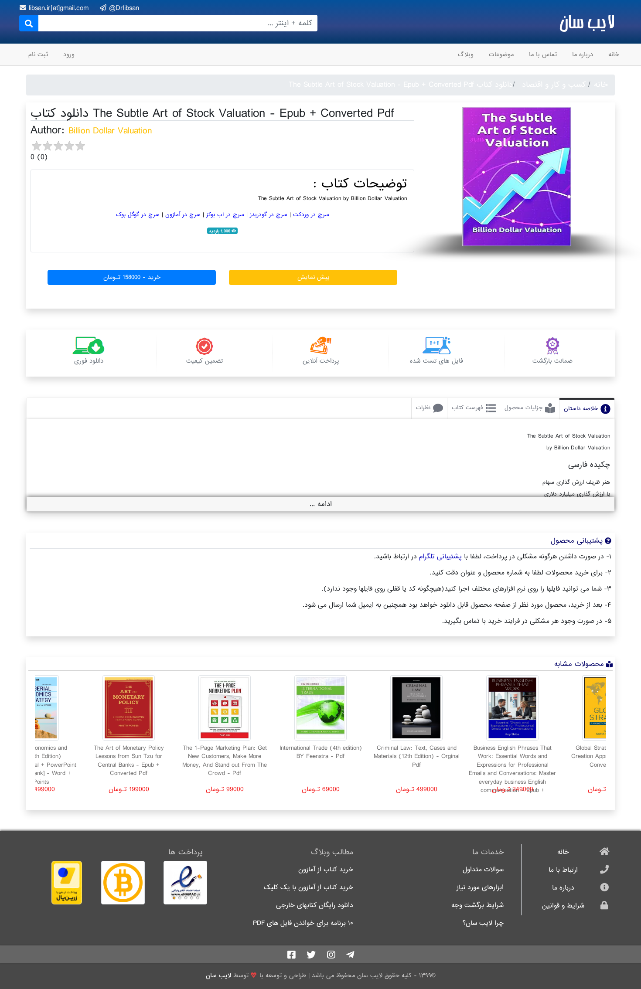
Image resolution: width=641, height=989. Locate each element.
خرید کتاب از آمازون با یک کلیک (308, 887)
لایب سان (587, 22)
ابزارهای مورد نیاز (480, 887)
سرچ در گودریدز (268, 215)
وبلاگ (466, 54)
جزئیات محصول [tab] (523, 408)
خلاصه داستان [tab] (581, 408)
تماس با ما (543, 54)
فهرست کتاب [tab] (467, 408)
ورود (69, 54)
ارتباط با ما (563, 870)
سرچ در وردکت (311, 215)
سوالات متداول (483, 869)
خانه (613, 54)
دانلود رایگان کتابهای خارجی (314, 905)
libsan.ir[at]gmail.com (60, 8)
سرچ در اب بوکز (225, 215)
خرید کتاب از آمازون (325, 869)
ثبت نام (38, 54)
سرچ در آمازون (183, 215)
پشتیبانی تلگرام (440, 556)
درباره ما (582, 54)
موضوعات (501, 54)
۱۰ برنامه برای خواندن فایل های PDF (303, 923)
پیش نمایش (313, 277)
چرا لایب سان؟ (483, 923)
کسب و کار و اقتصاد (554, 85)
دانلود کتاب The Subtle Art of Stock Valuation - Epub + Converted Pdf (401, 85)
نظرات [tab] (423, 408)
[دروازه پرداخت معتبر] (57, 882)
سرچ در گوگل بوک (138, 215)
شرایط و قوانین (563, 906)
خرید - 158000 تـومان (131, 277)
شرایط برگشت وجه (477, 905)
